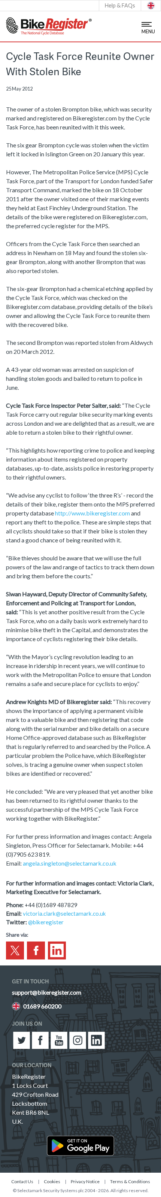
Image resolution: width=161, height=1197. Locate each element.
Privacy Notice (85, 1181)
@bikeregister (46, 922)
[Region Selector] (151, 5)
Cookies (52, 1181)
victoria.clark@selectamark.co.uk (64, 913)
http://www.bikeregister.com (92, 513)
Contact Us (22, 1181)
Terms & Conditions (130, 1181)
